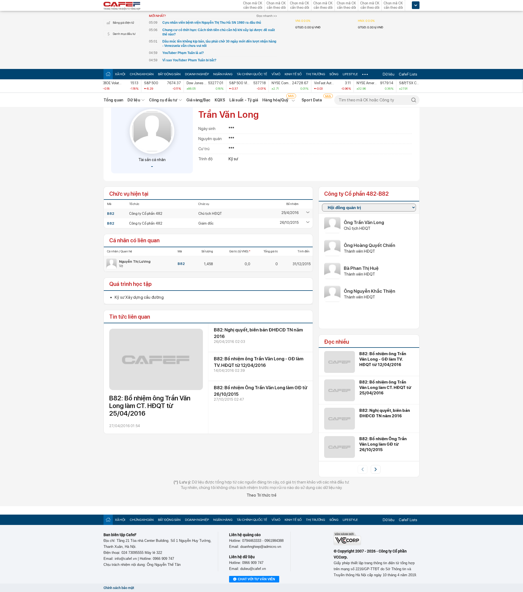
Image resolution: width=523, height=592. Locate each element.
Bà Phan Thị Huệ (361, 268)
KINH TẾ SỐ (293, 74)
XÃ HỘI (120, 74)
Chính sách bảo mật (119, 588)
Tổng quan (113, 100)
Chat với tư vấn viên (256, 579)
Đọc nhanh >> (267, 16)
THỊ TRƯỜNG (315, 74)
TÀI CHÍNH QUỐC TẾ (252, 74)
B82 (110, 214)
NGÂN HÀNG (222, 74)
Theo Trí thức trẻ (261, 495)
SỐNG (333, 74)
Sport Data (312, 100)
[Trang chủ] (108, 74)
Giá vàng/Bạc (198, 100)
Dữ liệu (388, 74)
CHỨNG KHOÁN (142, 74)
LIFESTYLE (350, 74)
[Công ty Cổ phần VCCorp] (347, 544)
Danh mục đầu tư (124, 34)
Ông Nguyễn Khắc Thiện (369, 291)
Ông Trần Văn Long (364, 222)
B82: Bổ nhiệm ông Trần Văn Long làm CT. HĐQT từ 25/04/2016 (149, 405)
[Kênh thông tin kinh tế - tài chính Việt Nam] (122, 6)
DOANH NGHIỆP (197, 74)
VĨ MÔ (276, 74)
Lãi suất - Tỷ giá (243, 100)
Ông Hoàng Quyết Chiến (369, 245)
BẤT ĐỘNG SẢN (169, 74)
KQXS (220, 100)
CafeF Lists (408, 74)
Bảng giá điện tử (123, 23)
